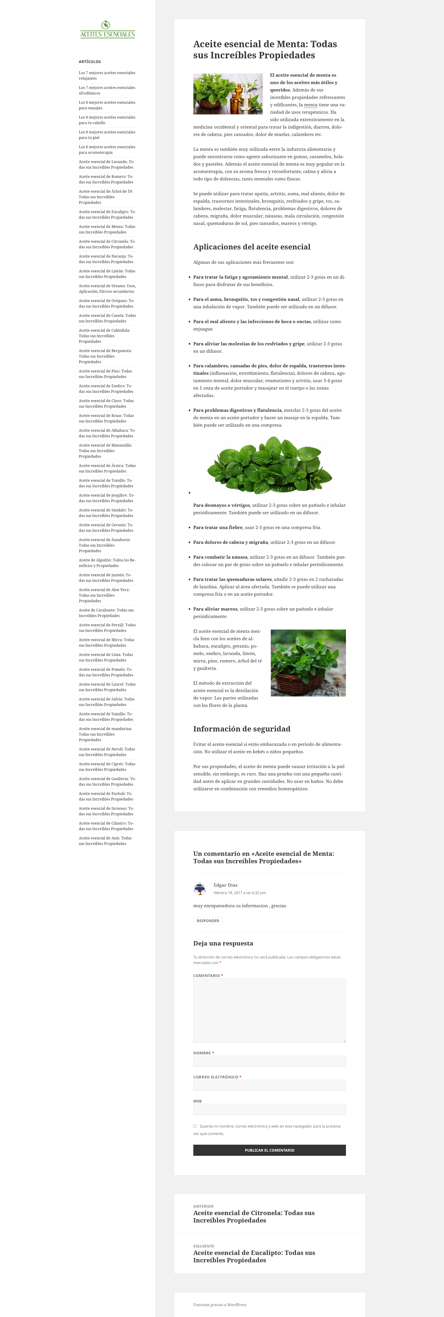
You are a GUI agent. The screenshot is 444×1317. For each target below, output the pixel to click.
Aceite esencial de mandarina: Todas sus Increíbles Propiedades (105, 734)
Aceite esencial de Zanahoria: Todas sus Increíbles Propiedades (105, 545)
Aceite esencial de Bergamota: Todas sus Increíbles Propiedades (105, 356)
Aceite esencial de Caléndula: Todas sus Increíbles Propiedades (104, 336)
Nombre (203, 1052)
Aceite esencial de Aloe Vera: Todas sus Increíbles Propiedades (104, 595)
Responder (208, 920)
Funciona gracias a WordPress (220, 1304)
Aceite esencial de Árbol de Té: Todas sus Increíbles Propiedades (106, 197)
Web (197, 1101)
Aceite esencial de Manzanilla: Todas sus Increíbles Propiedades (105, 451)
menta (311, 105)
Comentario (208, 975)
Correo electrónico (217, 1077)
